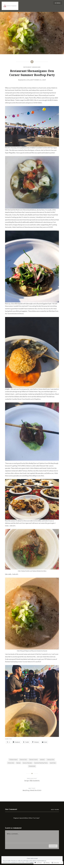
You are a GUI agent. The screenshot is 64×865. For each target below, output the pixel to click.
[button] (32, 431)
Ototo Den (11, 763)
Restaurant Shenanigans (32, 67)
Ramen (18, 763)
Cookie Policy (33, 862)
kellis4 (26, 80)
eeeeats (42, 759)
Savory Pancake (27, 763)
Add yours (55, 809)
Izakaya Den (50, 759)
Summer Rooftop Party (41, 763)
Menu (58, 3)
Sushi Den (53, 763)
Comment (53, 846)
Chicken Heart (13, 759)
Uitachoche (32, 766)
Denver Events (33, 759)
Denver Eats (23, 759)
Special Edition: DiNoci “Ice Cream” (30, 818)
